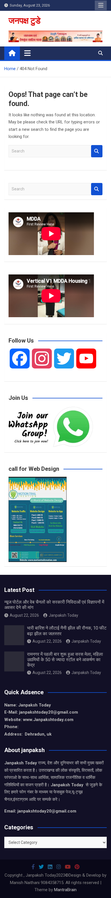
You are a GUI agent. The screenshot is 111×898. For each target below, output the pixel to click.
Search (96, 151)
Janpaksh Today (63, 615)
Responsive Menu (101, 5)
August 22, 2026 (24, 615)
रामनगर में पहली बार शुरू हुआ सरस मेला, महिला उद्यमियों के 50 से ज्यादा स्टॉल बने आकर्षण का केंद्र (65, 659)
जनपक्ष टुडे (24, 21)
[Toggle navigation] (27, 53)
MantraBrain (65, 889)
